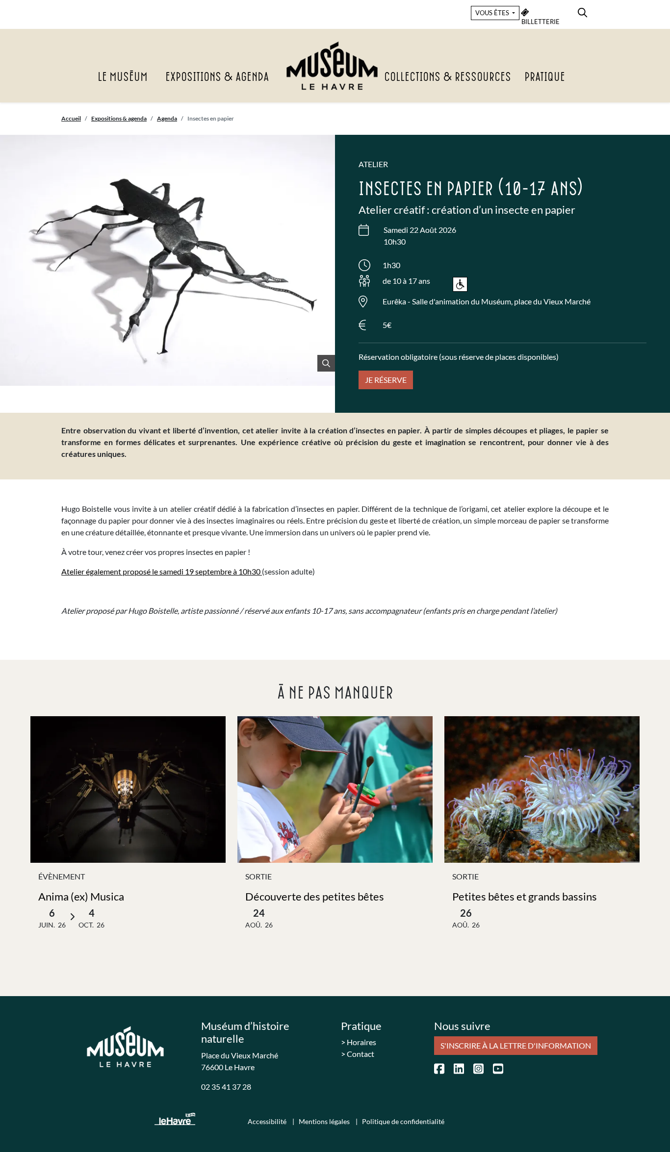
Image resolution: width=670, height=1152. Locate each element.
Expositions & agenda (217, 77)
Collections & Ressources (447, 77)
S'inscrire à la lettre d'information (515, 1045)
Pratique (544, 77)
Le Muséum (123, 77)
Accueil (71, 118)
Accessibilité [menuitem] (268, 1121)
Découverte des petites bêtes (314, 896)
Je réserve (386, 379)
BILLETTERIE (540, 21)
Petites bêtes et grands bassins (524, 896)
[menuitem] (582, 11)
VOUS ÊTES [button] (493, 13)
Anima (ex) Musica (81, 896)
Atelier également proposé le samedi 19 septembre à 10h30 (161, 571)
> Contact (357, 1053)
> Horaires (358, 1042)
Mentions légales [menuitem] (325, 1121)
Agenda (167, 118)
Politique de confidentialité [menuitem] (403, 1121)
